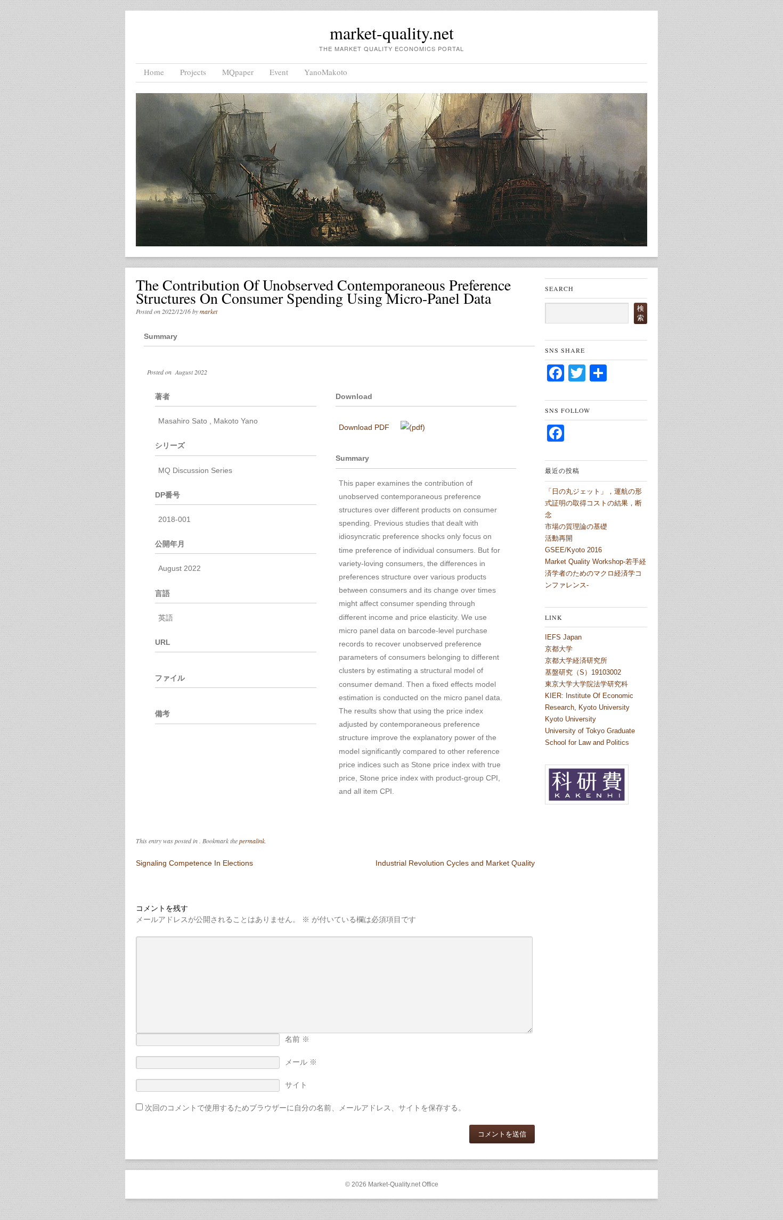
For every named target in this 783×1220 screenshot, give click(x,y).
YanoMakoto (325, 72)
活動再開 (559, 538)
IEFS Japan (563, 637)
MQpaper (238, 72)
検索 (640, 313)
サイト (296, 1085)
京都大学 (559, 649)
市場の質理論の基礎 (576, 526)
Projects (193, 72)
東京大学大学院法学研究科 (586, 684)
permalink (252, 840)
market (208, 311)
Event (279, 72)
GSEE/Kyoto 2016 (573, 550)
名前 (297, 1039)
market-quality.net (392, 32)
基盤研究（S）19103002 (583, 672)
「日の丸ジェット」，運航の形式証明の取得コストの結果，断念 (593, 503)
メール (301, 1062)
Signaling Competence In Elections (194, 863)
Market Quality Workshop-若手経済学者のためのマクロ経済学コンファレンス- (595, 573)
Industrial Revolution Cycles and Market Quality (455, 863)
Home (154, 72)
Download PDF (365, 427)
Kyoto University (570, 719)
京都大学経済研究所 (576, 661)
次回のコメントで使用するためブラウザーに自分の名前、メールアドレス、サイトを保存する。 (305, 1107)
